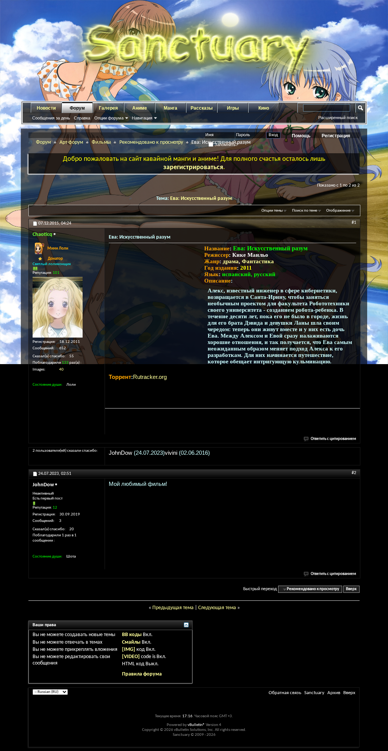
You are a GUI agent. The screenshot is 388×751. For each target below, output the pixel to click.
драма (231, 261)
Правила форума (142, 674)
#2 (354, 473)
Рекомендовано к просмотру (151, 142)
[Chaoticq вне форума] (58, 307)
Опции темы (272, 211)
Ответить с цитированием (333, 439)
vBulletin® (196, 725)
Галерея (108, 108)
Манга (170, 108)
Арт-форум (71, 142)
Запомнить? (225, 144)
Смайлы (131, 642)
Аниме (139, 108)
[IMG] (128, 649)
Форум (77, 108)
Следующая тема (217, 608)
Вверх (351, 589)
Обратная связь (285, 692)
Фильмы (101, 142)
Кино (263, 108)
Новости (46, 108)
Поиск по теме (304, 211)
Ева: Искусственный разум (201, 198)
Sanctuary (314, 692)
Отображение (338, 211)
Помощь (301, 135)
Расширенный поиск (338, 117)
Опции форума (109, 118)
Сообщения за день (51, 118)
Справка (82, 118)
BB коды (132, 635)
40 (61, 370)
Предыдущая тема (173, 608)
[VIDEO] (131, 657)
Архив (333, 692)
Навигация (142, 118)
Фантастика (258, 261)
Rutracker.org (150, 377)
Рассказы (202, 108)
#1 (354, 222)
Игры (233, 108)
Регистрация (336, 135)
